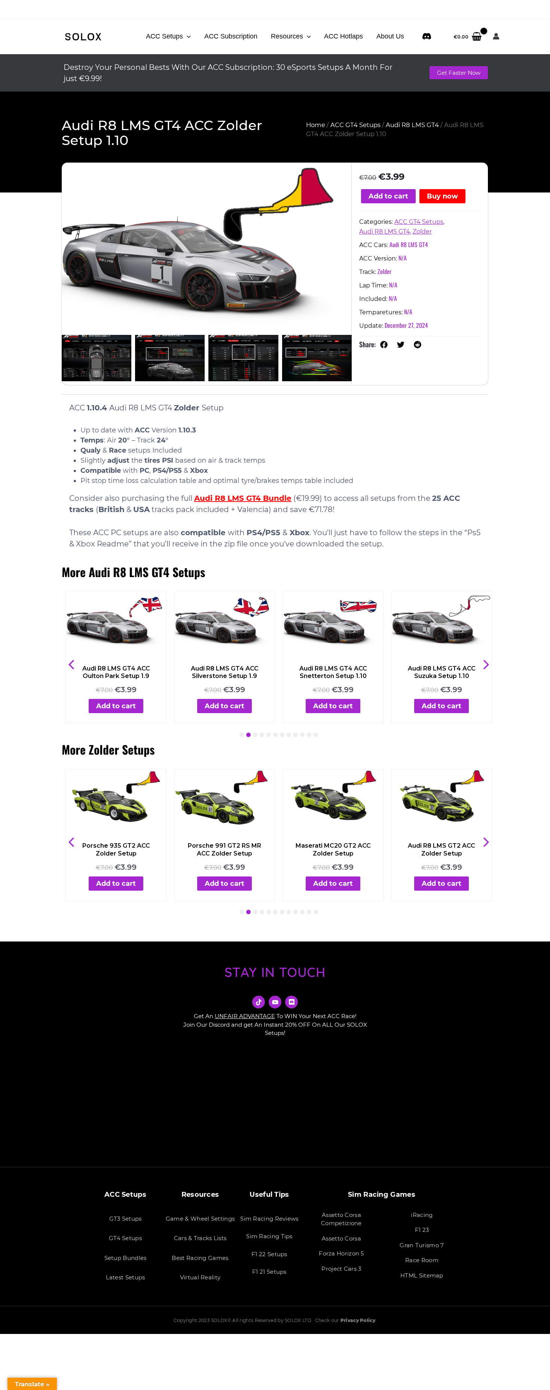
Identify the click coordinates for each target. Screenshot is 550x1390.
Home (315, 125)
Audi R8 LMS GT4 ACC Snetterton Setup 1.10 (333, 672)
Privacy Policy (357, 1320)
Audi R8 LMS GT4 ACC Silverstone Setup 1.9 (225, 672)
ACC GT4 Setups (355, 125)
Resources (287, 36)
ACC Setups (164, 36)
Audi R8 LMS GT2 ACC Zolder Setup (441, 849)
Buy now (442, 196)
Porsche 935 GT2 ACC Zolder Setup (116, 849)
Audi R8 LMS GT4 (412, 125)
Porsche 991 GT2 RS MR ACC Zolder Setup (224, 849)
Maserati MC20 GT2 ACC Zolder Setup (333, 849)
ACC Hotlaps (343, 36)
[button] (187, 36)
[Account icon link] (496, 36)
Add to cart (388, 196)
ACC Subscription (230, 36)
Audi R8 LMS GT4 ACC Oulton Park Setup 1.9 (116, 672)
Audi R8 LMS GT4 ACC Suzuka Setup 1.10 (442, 672)
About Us (390, 36)
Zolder (422, 231)
